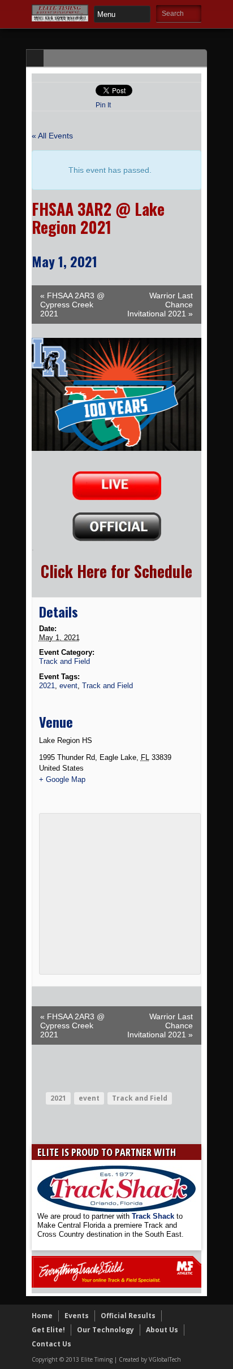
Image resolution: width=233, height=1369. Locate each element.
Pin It (103, 105)
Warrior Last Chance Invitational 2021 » (160, 304)
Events (76, 1315)
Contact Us (51, 1344)
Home (42, 1315)
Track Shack (154, 1216)
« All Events (52, 135)
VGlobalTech (165, 1359)
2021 (47, 685)
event (68, 685)
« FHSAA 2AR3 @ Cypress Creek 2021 (72, 304)
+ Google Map (62, 779)
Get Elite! (48, 1330)
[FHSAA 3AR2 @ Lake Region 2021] (116, 448)
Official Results (128, 1315)
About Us (162, 1330)
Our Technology (105, 1330)
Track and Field (64, 661)
